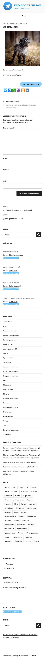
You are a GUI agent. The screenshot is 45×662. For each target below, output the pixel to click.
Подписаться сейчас (11, 258)
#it (28, 487)
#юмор (36, 541)
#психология (9, 528)
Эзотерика (7, 434)
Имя (5, 158)
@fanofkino (13, 270)
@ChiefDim (15, 582)
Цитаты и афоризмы (11, 430)
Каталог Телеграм (27, 5)
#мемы (21, 516)
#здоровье (20, 508)
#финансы (8, 541)
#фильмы (28, 537)
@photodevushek (15, 286)
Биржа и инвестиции (11, 335)
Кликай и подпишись (12, 611)
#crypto (21, 487)
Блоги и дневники (12, 102)
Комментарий (9, 128)
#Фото (17, 495)
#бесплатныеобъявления (14, 500)
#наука (16, 520)
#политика (21, 524)
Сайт (5, 181)
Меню (24, 16)
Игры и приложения (10, 371)
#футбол (18, 541)
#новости (25, 520)
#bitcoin (7, 487)
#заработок (8, 508)
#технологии (17, 537)
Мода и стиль (8, 389)
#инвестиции (31, 508)
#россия (21, 533)
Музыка (6, 394)
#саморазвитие (32, 533)
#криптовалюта (10, 516)
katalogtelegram (21, 24)
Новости (6, 403)
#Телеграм (8, 495)
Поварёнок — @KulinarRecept (26, 462)
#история (7, 512)
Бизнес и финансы (10, 331)
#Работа (15, 491)
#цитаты (28, 541)
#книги (23, 512)
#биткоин (7, 504)
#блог (16, 504)
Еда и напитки (8, 358)
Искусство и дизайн (10, 376)
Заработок (7, 362)
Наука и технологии (10, 398)
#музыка (7, 520)
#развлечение (9, 533)
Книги (5, 380)
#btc (14, 487)
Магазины (7, 385)
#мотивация (31, 516)
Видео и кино (8, 344)
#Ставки (33, 491)
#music (34, 487)
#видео (24, 504)
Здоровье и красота (10, 367)
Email (6, 169)
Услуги (5, 425)
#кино (16, 512)
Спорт (5, 421)
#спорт (7, 537)
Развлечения (8, 416)
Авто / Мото (7, 322)
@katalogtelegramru (16, 255)
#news (6, 491)
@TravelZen (13, 301)
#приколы (31, 524)
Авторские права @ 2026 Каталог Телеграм (19, 655)
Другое (5, 353)
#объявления (9, 524)
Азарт (5, 326)
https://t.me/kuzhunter (16, 70)
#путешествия (22, 528)
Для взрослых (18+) (10, 349)
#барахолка (27, 495)
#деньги (32, 504)
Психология (7, 412)
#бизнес (29, 500)
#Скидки (24, 491)
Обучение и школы (10, 407)
